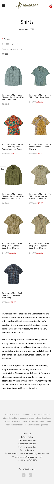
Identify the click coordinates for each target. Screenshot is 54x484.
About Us (27, 433)
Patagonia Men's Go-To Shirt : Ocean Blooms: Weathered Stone (40, 196)
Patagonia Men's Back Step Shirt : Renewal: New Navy (12, 295)
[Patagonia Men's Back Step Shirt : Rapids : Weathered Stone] (40, 224)
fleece (35, 384)
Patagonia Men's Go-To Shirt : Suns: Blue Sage (40, 96)
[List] (6, 54)
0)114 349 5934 (30, 460)
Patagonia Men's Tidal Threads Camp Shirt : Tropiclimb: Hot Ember (12, 146)
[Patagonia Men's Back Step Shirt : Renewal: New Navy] (13, 274)
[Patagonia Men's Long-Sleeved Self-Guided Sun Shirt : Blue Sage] (13, 75)
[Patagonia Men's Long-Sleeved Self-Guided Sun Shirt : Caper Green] (13, 175)
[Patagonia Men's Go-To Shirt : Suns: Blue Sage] (40, 75)
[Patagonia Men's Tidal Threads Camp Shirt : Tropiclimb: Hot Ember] (13, 125)
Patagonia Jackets (29, 388)
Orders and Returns (27, 443)
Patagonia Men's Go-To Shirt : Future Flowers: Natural (40, 146)
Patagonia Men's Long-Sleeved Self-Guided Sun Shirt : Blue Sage (13, 97)
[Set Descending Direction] (24, 49)
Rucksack (12, 328)
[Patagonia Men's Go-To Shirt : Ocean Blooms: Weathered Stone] (40, 175)
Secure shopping (27, 450)
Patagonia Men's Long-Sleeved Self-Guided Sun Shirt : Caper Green (13, 196)
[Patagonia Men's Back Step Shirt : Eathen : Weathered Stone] (13, 224)
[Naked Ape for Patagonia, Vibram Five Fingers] (27, 5)
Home (20, 29)
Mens (27, 29)
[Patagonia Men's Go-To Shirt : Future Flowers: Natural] (40, 125)
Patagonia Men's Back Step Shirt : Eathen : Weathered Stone (12, 245)
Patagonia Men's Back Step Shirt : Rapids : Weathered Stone (39, 245)
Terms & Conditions (27, 440)
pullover (44, 384)
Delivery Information (27, 447)
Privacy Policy (27, 437)
